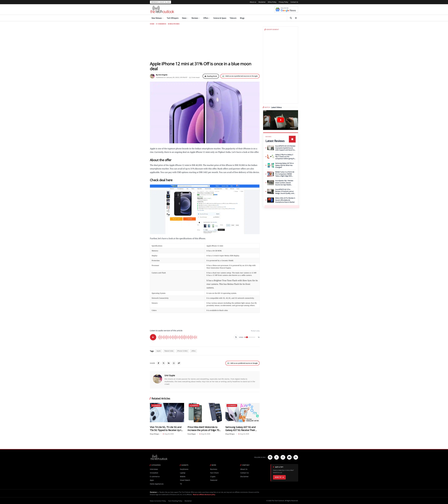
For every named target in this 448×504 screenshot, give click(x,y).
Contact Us (294, 2)
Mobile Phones (173, 24)
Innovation (154, 473)
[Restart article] (236, 337)
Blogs (242, 18)
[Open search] (291, 18)
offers (193, 351)
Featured (213, 480)
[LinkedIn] (169, 363)
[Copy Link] (179, 363)
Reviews (195, 18)
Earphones (184, 469)
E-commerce (161, 24)
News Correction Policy (158, 501)
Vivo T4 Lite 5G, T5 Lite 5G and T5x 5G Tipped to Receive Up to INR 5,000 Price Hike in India (166, 429)
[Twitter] (276, 457)
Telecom (233, 18)
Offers (205, 18)
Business (213, 469)
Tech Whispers (172, 18)
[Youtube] (289, 457)
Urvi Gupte (169, 375)
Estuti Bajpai (192, 434)
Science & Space (219, 18)
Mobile (182, 476)
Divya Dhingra (154, 434)
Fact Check (214, 473)
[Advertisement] (205, 42)
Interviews (154, 469)
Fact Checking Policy (175, 501)
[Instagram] (283, 457)
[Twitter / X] (163, 363)
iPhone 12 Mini (182, 351)
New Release (157, 18)
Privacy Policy (283, 2)
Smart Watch (185, 480)
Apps (152, 480)
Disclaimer (262, 2)
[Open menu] (296, 18)
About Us (243, 469)
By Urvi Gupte (161, 75)
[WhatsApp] (174, 363)
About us (253, 2)
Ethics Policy (272, 2)
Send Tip (278, 477)
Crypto (212, 476)
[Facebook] (158, 363)
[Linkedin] (295, 457)
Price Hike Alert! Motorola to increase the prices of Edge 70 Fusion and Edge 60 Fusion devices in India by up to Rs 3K (203, 429)
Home (152, 24)
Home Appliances (157, 484)
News (184, 18)
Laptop (182, 473)
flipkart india (168, 351)
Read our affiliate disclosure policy (204, 494)
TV (181, 484)
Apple (159, 351)
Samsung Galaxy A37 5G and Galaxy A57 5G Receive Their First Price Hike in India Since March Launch (240, 429)
